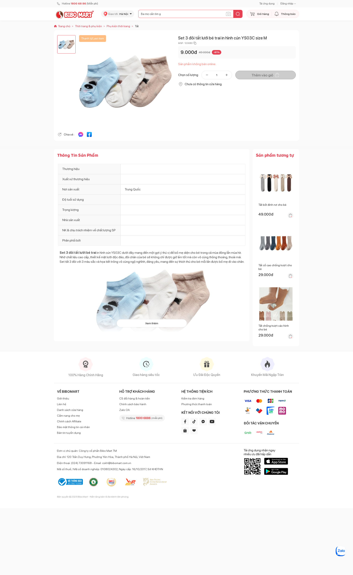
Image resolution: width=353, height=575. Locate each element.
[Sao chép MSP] (194, 43)
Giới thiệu (63, 398)
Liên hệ (61, 404)
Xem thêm (151, 323)
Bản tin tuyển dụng (69, 432)
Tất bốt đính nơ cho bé (272, 204)
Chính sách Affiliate (69, 421)
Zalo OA (124, 410)
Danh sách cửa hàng (70, 410)
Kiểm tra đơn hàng (192, 398)
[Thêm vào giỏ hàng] (290, 215)
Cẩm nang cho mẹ (68, 415)
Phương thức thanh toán (196, 404)
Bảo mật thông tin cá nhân (73, 427)
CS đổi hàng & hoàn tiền (134, 398)
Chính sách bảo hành (132, 404)
